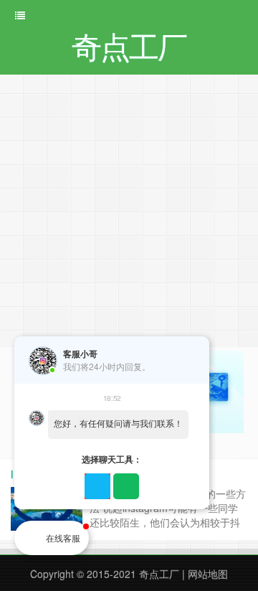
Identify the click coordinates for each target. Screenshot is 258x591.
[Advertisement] (129, 211)
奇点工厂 (159, 574)
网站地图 (208, 574)
